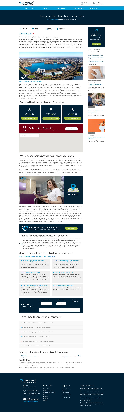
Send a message (100, 4)
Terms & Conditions (66, 388)
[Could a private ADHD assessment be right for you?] (96, 125)
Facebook (45, 396)
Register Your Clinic (94, 8)
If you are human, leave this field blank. (59, 307)
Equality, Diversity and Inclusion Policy (66, 393)
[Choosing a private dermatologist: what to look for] (96, 72)
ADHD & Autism (91, 106)
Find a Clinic (46, 8)
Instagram (45, 398)
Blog (44, 394)
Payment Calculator (62, 8)
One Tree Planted (66, 397)
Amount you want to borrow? (44, 300)
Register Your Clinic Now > (29, 118)
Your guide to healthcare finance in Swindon (95, 55)
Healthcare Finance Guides (49, 392)
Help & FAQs (46, 388)
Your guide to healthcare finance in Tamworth (96, 53)
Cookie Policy (65, 396)
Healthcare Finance (54, 19)
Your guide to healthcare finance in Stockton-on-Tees (96, 58)
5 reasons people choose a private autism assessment (95, 111)
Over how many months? (60, 300)
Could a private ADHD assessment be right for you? (96, 137)
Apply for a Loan (29, 8)
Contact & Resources (77, 8)
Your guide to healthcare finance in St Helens (95, 61)
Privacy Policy (65, 390)
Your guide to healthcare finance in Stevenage (96, 59)
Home (48, 19)
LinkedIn (45, 400)
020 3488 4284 (87, 4)
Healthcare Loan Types (48, 390)
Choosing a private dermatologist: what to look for (95, 85)
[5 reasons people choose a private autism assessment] (96, 99)
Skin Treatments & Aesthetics (94, 80)
